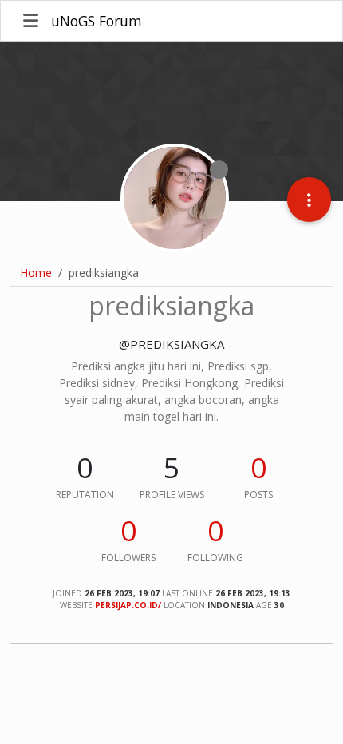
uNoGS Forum (96, 20)
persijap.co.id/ (128, 605)
